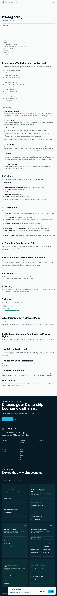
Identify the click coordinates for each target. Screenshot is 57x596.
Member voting (6, 580)
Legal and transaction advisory (9, 537)
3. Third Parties (6, 32)
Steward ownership (34, 552)
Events (21, 449)
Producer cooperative (47, 543)
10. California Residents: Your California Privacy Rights (14, 46)
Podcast (4, 451)
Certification (4, 445)
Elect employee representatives (10, 575)
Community (4, 449)
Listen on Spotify (24, 459)
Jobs (21, 451)
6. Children (5, 38)
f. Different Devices (10, 164)
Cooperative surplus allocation (36, 573)
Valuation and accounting (8, 540)
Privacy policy (27, 592)
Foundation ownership (35, 549)
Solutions (4, 442)
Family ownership (46, 552)
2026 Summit (23, 442)
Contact (22, 453)
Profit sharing (33, 579)
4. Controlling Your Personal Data (10, 34)
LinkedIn (22, 455)
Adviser (5, 501)
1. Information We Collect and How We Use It (13, 27)
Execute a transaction (35, 513)
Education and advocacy (8, 551)
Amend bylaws (6, 583)
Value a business (34, 508)
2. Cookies (5, 30)
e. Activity (7, 153)
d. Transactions (9, 144)
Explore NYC (17, 419)
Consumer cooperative (35, 543)
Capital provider (7, 503)
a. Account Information (11, 111)
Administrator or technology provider (11, 509)
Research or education (8, 512)
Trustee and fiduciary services (9, 546)
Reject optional (42, 591)
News (21, 447)
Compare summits (24, 445)
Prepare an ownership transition (37, 502)
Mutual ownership (46, 546)
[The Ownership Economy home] (9, 2)
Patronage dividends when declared (37, 576)
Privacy (40, 442)
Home (3, 11)
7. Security (5, 40)
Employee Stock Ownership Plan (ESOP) (36, 538)
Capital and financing (7, 543)
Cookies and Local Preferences (9, 50)
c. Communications (10, 128)
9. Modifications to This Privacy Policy (11, 44)
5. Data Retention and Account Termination (12, 36)
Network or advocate (7, 515)
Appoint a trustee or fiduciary (36, 516)
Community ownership (47, 549)
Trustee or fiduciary (7, 506)
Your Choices (6, 54)
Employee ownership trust (47, 540)
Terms (40, 445)
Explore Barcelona (8, 419)
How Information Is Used (8, 48)
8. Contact (5, 42)
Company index (5, 447)
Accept (51, 591)
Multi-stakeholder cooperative (34, 547)
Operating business (7, 498)
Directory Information (7, 52)
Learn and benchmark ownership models (38, 499)
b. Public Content (9, 120)
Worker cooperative (46, 537)
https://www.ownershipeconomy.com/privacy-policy (14, 322)
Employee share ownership (36, 540)
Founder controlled (34, 555)
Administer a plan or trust (35, 519)
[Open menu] (53, 2)
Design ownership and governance (37, 505)
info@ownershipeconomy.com (28, 260)
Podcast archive (24, 457)
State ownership (46, 555)
